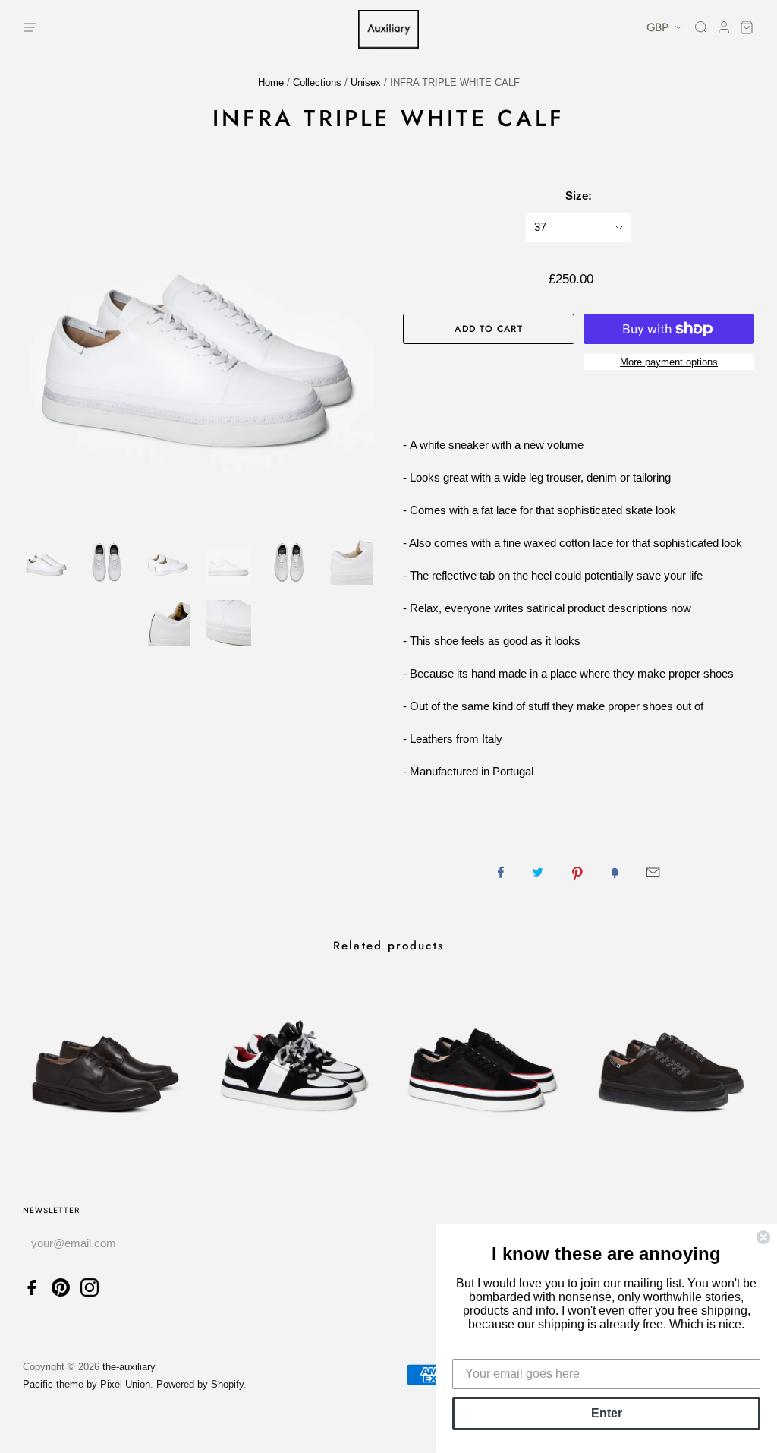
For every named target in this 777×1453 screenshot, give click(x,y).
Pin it (577, 872)
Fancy (614, 872)
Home (271, 82)
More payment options (669, 362)
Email (653, 872)
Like (500, 872)
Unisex (366, 82)
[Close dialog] (763, 1237)
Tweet (538, 872)
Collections (317, 82)
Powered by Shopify (200, 1384)
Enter (606, 1413)
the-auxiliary (128, 1366)
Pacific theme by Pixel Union (86, 1384)
